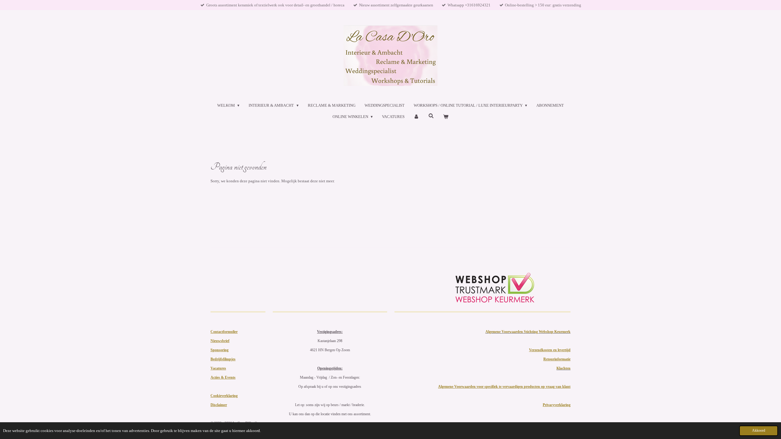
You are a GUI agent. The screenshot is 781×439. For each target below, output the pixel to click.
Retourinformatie (556, 359)
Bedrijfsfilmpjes (223, 359)
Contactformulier (224, 332)
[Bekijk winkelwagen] (446, 116)
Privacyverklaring (556, 405)
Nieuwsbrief (220, 341)
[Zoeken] (431, 116)
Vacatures (218, 368)
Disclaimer (219, 405)
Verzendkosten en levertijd (549, 350)
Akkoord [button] (758, 431)
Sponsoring (220, 350)
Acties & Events (223, 377)
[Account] (416, 116)
